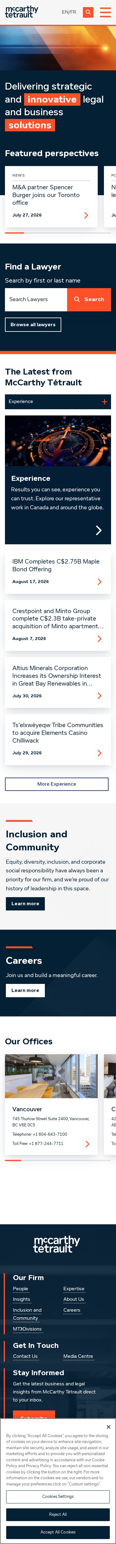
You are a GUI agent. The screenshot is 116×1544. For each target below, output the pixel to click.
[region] (58, 1481)
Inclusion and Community (27, 1314)
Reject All (58, 1515)
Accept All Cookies (58, 1532)
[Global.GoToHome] (21, 12)
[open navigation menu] (105, 12)
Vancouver (27, 1109)
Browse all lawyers (33, 325)
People (20, 1289)
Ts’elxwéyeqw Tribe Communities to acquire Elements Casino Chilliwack (57, 733)
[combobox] (36, 299)
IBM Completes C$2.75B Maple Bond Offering (56, 565)
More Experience (56, 784)
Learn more (25, 904)
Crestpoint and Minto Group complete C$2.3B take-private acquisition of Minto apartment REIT (55, 619)
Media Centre (78, 1356)
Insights (21, 1299)
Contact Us (25, 1356)
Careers (71, 1310)
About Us (73, 1299)
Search (94, 299)
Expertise (73, 1289)
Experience (30, 478)
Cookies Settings (58, 1497)
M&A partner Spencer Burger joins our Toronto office (46, 195)
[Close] (108, 1427)
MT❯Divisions (27, 1329)
